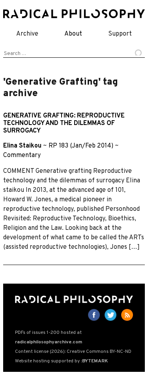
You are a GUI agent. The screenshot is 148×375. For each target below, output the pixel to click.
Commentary (22, 155)
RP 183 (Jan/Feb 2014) (81, 146)
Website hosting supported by (61, 361)
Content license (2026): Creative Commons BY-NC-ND (73, 351)
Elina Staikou (22, 146)
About (73, 34)
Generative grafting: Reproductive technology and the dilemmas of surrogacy (64, 123)
